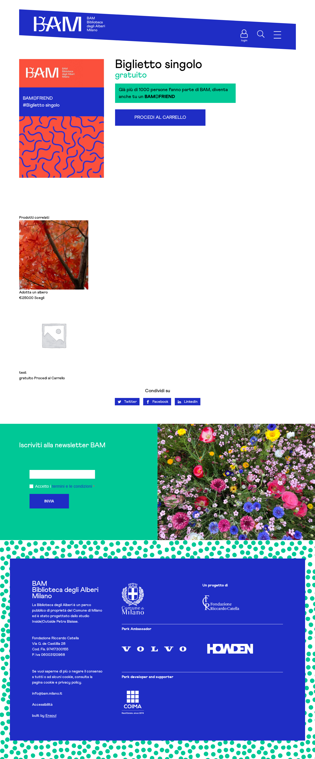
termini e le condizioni (72, 486)
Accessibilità (42, 704)
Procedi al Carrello (160, 117)
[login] (244, 34)
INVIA (49, 501)
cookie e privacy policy (62, 682)
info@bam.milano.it (47, 693)
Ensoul (50, 715)
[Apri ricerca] (260, 34)
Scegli (39, 298)
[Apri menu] (277, 35)
